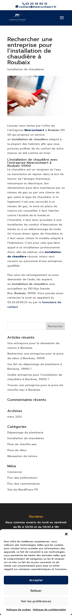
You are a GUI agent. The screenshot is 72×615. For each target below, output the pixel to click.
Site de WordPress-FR (22, 490)
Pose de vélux (17, 450)
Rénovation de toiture (22, 456)
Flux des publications (22, 478)
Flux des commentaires (23, 484)
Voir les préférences (36, 601)
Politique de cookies (18, 609)
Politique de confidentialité (49, 609)
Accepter (36, 580)
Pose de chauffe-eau (22, 444)
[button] (66, 534)
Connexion (14, 472)
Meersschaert (34, 130)
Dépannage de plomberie (25, 433)
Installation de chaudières (25, 69)
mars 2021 (14, 417)
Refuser (36, 591)
